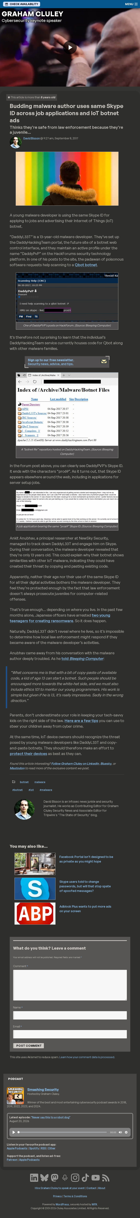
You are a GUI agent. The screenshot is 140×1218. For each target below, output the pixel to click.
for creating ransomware (51, 620)
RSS (43, 1148)
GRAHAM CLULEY (32, 14)
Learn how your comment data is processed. (87, 1057)
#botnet (17, 789)
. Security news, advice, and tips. (51, 362)
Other (51, 1148)
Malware (39, 782)
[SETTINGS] (126, 1132)
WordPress (62, 1204)
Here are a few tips (81, 720)
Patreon (12, 1159)
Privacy (57, 1196)
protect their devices (28, 753)
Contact (91, 1187)
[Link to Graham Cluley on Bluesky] (44, 1177)
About (101, 1187)
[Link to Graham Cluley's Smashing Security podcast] (65, 1177)
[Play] (14, 1132)
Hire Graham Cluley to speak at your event (60, 1187)
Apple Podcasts (17, 1148)
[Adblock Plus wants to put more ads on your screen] (35, 913)
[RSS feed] (106, 1177)
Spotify (34, 1148)
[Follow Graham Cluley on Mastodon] (55, 1177)
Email (17, 1026)
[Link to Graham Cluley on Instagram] (75, 1177)
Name (18, 1007)
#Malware (46, 789)
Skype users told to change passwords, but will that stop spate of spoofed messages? (85, 886)
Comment (20, 966)
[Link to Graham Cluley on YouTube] (96, 1177)
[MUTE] (120, 1132)
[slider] (62, 1132)
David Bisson (31, 138)
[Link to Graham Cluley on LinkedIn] (34, 1177)
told (82, 658)
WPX (94, 1204)
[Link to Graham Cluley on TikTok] (85, 1177)
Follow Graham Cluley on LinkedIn (75, 763)
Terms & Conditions (75, 1196)
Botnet (24, 782)
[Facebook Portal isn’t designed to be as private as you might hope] (35, 863)
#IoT (31, 789)
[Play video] (70, 47)
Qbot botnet (86, 264)
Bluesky (105, 763)
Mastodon (17, 768)
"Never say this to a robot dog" (50, 1117)
